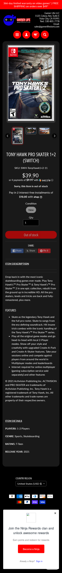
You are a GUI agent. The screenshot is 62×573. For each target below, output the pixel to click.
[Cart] (36, 35)
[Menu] (17, 35)
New (32, 210)
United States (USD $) (29, 483)
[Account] (26, 35)
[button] (31, 180)
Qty (31, 217)
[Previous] (7, 135)
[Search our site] (45, 35)
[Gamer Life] (17, 20)
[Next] (54, 135)
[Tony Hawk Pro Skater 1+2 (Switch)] (18, 136)
